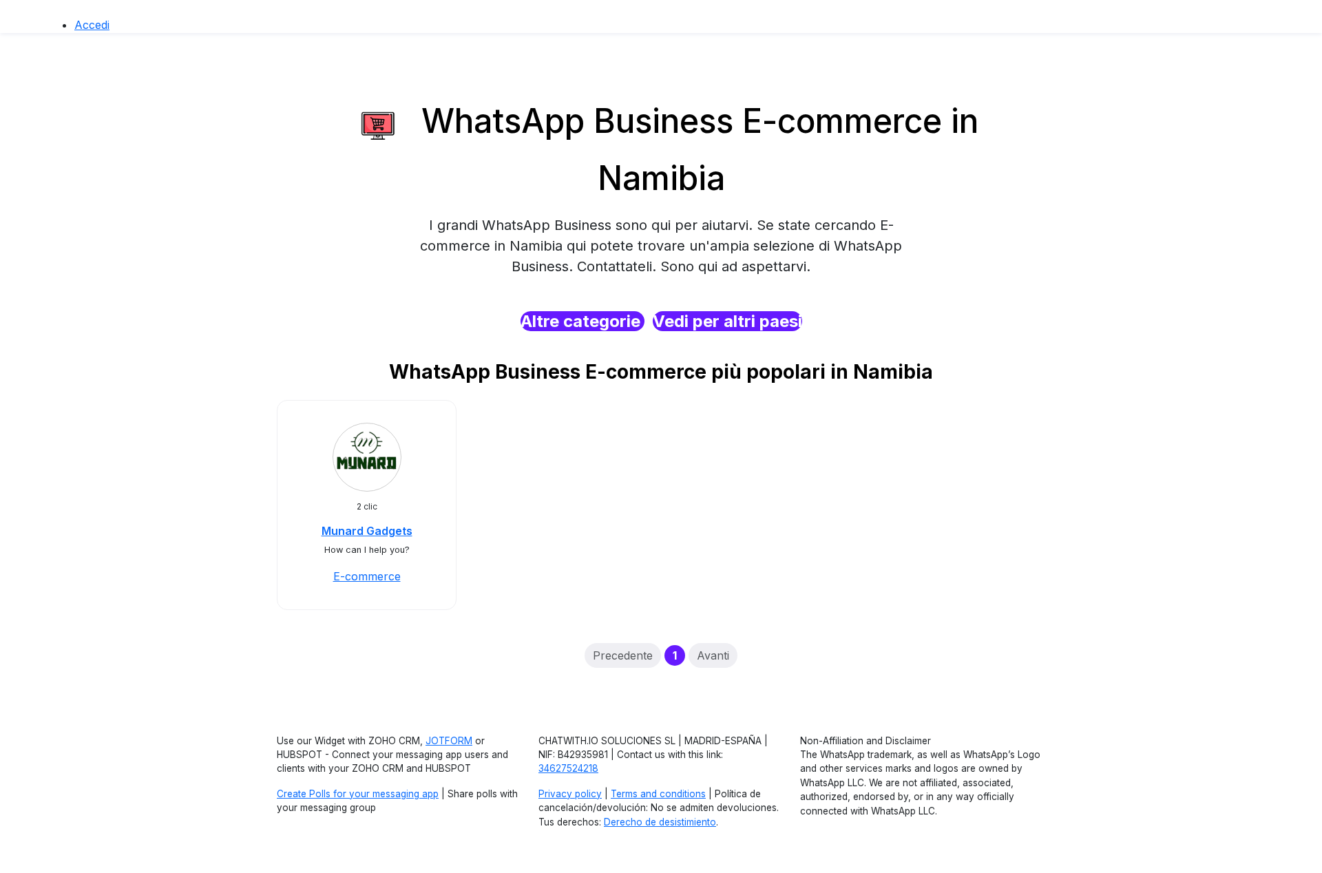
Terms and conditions (658, 793)
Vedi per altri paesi (727, 321)
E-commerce (367, 576)
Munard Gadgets (367, 531)
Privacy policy (570, 793)
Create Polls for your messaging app (358, 793)
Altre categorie (582, 321)
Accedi (91, 25)
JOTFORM (449, 740)
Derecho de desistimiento (660, 822)
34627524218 (568, 768)
